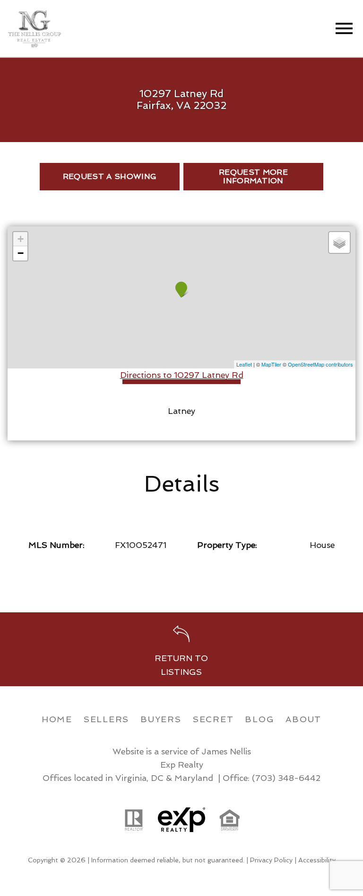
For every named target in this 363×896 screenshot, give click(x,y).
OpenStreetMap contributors (320, 364)
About (303, 719)
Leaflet (244, 364)
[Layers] (339, 242)
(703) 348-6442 (286, 778)
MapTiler (271, 364)
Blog (259, 719)
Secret (213, 719)
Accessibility (317, 860)
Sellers (106, 719)
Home (57, 719)
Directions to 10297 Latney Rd (181, 375)
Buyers (161, 719)
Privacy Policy (271, 860)
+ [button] (20, 239)
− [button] (20, 253)
